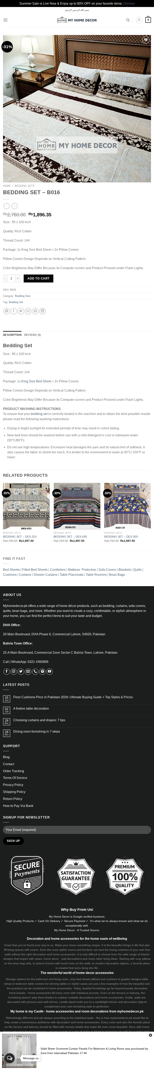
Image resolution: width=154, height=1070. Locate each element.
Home (7, 185)
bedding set (39, 414)
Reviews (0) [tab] (32, 335)
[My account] (139, 20)
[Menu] (5, 20)
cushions (111, 979)
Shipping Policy (14, 792)
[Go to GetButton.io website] (9, 1066)
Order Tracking (13, 771)
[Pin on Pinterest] (35, 311)
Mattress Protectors (82, 569)
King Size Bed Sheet (36, 381)
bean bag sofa (22, 963)
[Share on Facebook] (13, 311)
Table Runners (96, 574)
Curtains (25, 574)
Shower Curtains (45, 574)
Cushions (10, 574)
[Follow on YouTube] (49, 671)
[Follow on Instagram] (13, 671)
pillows (146, 958)
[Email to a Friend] (28, 311)
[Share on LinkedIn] (42, 311)
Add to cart (38, 278)
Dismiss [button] (129, 3)
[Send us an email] (28, 671)
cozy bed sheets (80, 979)
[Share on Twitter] (21, 311)
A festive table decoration (31, 708)
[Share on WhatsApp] (6, 311)
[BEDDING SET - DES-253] (26, 506)
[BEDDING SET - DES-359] (127, 506)
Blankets (125, 569)
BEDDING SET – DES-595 (70, 536)
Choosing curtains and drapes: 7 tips (39, 720)
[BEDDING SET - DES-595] (77, 506)
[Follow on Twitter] (21, 671)
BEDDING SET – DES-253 (19, 536)
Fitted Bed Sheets (35, 569)
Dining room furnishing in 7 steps (36, 731)
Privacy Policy (13, 785)
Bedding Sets (24, 185)
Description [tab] (12, 335)
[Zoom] (8, 177)
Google (77, 916)
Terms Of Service (15, 778)
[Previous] (3, 516)
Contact (8, 764)
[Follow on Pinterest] (42, 671)
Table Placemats (71, 574)
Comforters (58, 569)
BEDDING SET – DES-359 (121, 536)
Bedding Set (16, 302)
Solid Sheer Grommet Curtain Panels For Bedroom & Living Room (82, 1048)
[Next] (151, 516)
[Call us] (35, 671)
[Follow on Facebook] (6, 671)
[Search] (128, 20)
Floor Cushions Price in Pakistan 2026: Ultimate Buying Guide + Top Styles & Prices (73, 697)
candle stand (67, 1001)
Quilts (137, 569)
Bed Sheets (11, 569)
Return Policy (12, 799)
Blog (6, 757)
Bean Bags (117, 574)
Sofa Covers (107, 569)
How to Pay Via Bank (18, 805)
